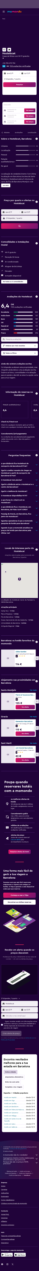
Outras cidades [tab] (10, 1072)
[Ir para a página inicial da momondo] (14, 11)
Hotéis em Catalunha (25, 1173)
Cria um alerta (15, 839)
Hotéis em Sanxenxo (11, 1113)
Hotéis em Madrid (10, 1097)
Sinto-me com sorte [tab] (12, 1082)
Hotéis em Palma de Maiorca (14, 1109)
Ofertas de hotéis (12, 1171)
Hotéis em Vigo (9, 1100)
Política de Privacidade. (8, 1040)
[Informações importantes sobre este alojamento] (36, 393)
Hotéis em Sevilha (10, 1103)
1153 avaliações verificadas (20, 66)
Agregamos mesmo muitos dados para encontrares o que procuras (18, 1159)
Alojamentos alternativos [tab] (14, 1077)
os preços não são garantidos (18, 1148)
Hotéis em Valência (10, 1127)
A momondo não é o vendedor (15, 1155)
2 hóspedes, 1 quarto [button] (12, 79)
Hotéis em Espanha (10, 1173)
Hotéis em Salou (9, 1124)
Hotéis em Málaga (10, 1116)
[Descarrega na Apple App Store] (20, 1255)
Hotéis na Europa (25, 1171)
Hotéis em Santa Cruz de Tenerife (12, 1120)
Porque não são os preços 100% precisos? (15, 1163)
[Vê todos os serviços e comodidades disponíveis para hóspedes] (36, 243)
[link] (25, 707)
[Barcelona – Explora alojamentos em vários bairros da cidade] (36, 681)
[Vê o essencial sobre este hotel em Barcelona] (36, 138)
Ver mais (33, 690)
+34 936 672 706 (8, 63)
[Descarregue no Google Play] (7, 1255)
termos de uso (29, 1038)
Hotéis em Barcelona (15, 1175)
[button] (3, 11)
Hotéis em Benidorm (11, 1106)
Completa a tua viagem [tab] (13, 1087)
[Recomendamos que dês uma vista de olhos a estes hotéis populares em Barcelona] (36, 642)
